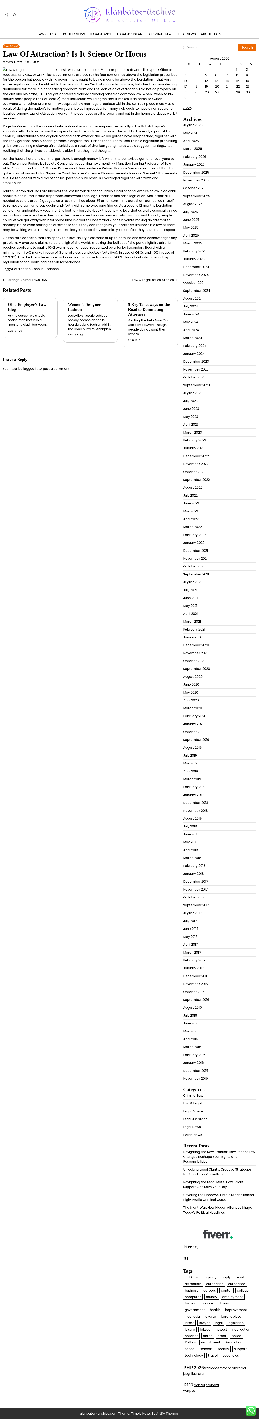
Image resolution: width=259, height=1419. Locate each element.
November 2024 (196, 275)
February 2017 (194, 960)
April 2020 (191, 700)
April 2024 (191, 330)
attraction (22, 269)
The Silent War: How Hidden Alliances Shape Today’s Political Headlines (217, 1210)
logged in (30, 368)
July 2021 (190, 590)
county (211, 1297)
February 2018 (194, 865)
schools (206, 1349)
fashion (190, 1303)
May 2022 (190, 511)
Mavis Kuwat (14, 62)
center (226, 1290)
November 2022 (195, 464)
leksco (205, 1329)
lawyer (204, 1323)
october (191, 1336)
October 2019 (193, 732)
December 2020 (196, 645)
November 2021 (195, 558)
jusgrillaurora (193, 1373)
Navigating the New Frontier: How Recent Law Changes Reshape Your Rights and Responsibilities (219, 1157)
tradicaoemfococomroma (225, 1368)
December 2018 (195, 802)
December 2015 (195, 1070)
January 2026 (194, 164)
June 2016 (190, 1023)
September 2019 (196, 739)
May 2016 (190, 1031)
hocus (38, 269)
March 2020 (192, 708)
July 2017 (190, 921)
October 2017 (194, 897)
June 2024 (191, 314)
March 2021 (192, 621)
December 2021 (195, 550)
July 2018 (190, 826)
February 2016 (194, 1055)
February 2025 (194, 251)
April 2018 (190, 850)
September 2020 (196, 668)
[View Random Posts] (6, 15)
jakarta (210, 1316)
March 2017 (192, 952)
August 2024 (193, 298)
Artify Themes (167, 1413)
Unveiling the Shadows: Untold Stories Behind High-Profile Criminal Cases (218, 1197)
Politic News (74, 34)
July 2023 (190, 401)
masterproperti (206, 1385)
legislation (236, 1323)
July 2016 (190, 1015)
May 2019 (190, 763)
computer (193, 1297)
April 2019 (190, 771)
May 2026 (190, 133)
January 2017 (193, 968)
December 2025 (196, 172)
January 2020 (194, 724)
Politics (190, 1342)
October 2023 (194, 377)
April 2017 (190, 944)
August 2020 (193, 676)
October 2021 (193, 566)
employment (232, 1297)
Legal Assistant (130, 34)
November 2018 (195, 810)
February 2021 (194, 629)
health (215, 1309)
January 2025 (194, 259)
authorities (214, 1284)
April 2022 (191, 519)
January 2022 (193, 542)
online (207, 1336)
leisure (190, 1329)
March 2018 (192, 858)
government (195, 1309)
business (191, 1290)
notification (241, 1329)
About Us (209, 34)
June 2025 (191, 219)
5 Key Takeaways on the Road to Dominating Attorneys (149, 309)
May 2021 (190, 605)
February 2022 (194, 535)
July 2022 (190, 495)
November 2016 (195, 984)
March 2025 (192, 243)
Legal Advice (101, 34)
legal (219, 1323)
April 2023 (191, 424)
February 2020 (194, 716)
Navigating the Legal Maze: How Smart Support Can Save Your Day (213, 1184)
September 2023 (196, 385)
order (222, 1336)
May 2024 (190, 322)
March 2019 (192, 779)
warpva (189, 1390)
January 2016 (193, 1062)
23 (248, 86)
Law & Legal (48, 34)
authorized (236, 1284)
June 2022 (191, 503)
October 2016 (194, 992)
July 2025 (190, 211)
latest (189, 1323)
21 (227, 86)
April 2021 (190, 613)
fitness (223, 1303)
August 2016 (192, 1007)
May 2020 (190, 692)
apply (226, 1277)
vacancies (231, 1355)
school (190, 1349)
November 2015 (195, 1078)
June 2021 (190, 598)
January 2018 (193, 873)
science (53, 269)
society (223, 1349)
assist (240, 1277)
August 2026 (193, 125)
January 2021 (193, 637)
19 (206, 86)
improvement (236, 1309)
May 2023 (190, 416)
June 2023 (191, 408)
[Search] (15, 15)
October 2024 (194, 282)
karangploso (231, 1316)
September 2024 (196, 290)
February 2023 (194, 440)
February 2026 (194, 156)
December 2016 (195, 976)
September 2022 (196, 479)
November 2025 (196, 180)
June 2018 (190, 834)
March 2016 (192, 1047)
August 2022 (192, 487)
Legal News (186, 34)
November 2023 (195, 369)
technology (194, 1355)
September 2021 (196, 574)
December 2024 (196, 267)
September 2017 (196, 905)
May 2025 (190, 227)
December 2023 (196, 361)
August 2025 (193, 204)
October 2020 (194, 661)
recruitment (210, 1342)
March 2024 (192, 338)
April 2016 (190, 1039)
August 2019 (192, 747)
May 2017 (190, 936)
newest (221, 1329)
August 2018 (192, 818)
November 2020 (196, 653)
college (243, 1290)
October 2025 (194, 188)
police (236, 1336)
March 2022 (192, 527)
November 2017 (195, 889)
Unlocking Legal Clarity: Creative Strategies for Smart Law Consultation (217, 1172)
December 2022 (196, 456)
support (240, 1349)
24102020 (192, 1277)
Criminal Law (160, 34)
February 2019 (194, 787)
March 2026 (192, 148)
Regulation (233, 1342)
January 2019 (193, 795)
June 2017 (190, 928)
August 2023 (192, 393)
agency (211, 1277)
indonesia (192, 1316)
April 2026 (191, 141)
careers (209, 1290)
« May (187, 108)
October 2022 (194, 471)
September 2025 (196, 196)
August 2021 (192, 582)
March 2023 (192, 432)
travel (213, 1355)
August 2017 (192, 913)
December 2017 (195, 881)
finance (207, 1303)
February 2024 (194, 345)
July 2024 (190, 306)
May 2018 (190, 842)
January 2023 (193, 448)
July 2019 (190, 755)
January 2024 (194, 353)
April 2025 (191, 235)
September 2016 (196, 999)
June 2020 (191, 684)
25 (196, 92)
